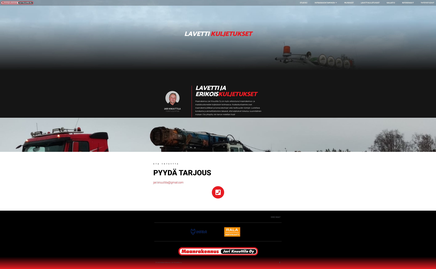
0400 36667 (275, 217)
